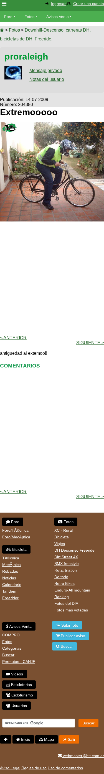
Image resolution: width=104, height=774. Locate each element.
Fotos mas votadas (71, 610)
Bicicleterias (21, 684)
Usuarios (18, 705)
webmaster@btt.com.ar (83, 756)
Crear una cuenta (88, 3)
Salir (71, 739)
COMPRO (11, 635)
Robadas (10, 571)
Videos (16, 674)
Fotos (29, 16)
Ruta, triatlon (65, 570)
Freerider (10, 598)
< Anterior (13, 337)
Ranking (61, 597)
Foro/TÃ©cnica (15, 530)
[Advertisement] (52, 278)
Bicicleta (19, 549)
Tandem (9, 591)
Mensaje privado (45, 70)
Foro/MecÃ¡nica (16, 537)
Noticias (9, 578)
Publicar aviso (72, 636)
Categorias (11, 648)
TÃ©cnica (10, 558)
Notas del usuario (46, 79)
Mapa (48, 739)
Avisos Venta (57, 16)
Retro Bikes (64, 583)
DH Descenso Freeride (74, 550)
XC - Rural (63, 530)
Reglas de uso (34, 768)
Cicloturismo (21, 695)
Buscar (8, 655)
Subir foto (69, 625)
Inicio (25, 739)
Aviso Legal (10, 768)
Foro (8, 16)
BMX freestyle (66, 563)
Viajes (59, 543)
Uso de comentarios (65, 768)
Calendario (11, 584)
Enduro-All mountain (72, 590)
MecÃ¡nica (11, 564)
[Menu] (4, 3)
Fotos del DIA (66, 603)
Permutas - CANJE (18, 661)
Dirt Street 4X (66, 557)
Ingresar (58, 3)
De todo (61, 577)
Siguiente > (90, 342)
